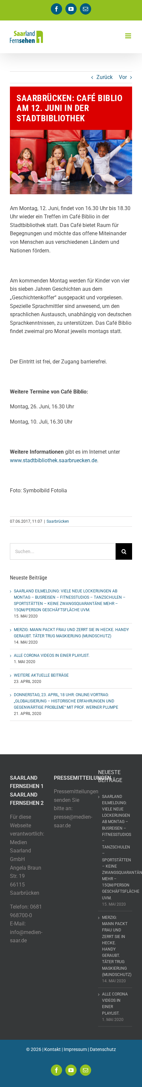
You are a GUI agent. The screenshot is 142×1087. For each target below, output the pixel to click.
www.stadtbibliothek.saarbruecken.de (53, 460)
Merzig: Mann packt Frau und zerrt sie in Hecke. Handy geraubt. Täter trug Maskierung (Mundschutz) (115, 946)
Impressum (75, 1049)
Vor (123, 77)
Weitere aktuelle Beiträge (41, 675)
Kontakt (52, 1049)
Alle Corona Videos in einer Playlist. (51, 655)
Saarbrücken (58, 521)
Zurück (104, 77)
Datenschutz (103, 1049)
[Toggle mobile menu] (128, 35)
